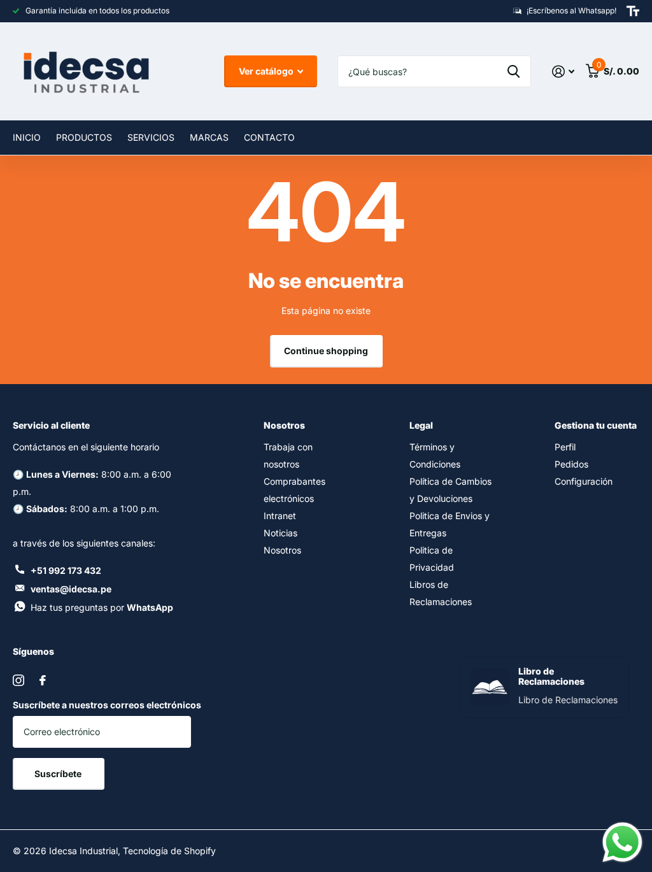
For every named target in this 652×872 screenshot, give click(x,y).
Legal (421, 425)
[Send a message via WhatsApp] (622, 842)
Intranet (280, 515)
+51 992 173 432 (66, 570)
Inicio (27, 137)
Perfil (565, 446)
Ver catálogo (267, 71)
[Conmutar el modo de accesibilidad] (633, 10)
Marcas (209, 137)
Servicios (150, 137)
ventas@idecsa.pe (71, 588)
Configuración (584, 481)
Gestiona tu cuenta (596, 425)
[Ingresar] (563, 71)
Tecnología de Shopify (169, 850)
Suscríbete (58, 773)
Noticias (280, 532)
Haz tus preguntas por (102, 607)
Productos (84, 137)
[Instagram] (18, 680)
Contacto (269, 137)
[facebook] (42, 680)
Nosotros (284, 425)
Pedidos (571, 464)
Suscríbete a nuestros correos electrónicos (107, 704)
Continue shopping (326, 350)
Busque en (513, 71)
